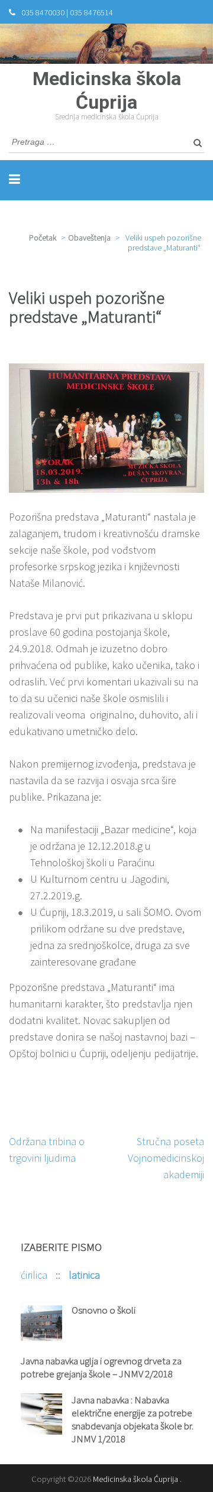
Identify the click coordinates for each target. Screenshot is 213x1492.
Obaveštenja (89, 237)
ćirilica (35, 1275)
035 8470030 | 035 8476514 (67, 12)
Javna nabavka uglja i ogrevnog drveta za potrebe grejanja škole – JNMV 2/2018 (101, 1367)
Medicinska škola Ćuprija (135, 1479)
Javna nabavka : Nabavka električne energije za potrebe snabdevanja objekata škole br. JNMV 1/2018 (132, 1419)
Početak (42, 237)
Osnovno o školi (103, 1310)
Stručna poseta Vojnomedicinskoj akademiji (166, 1158)
